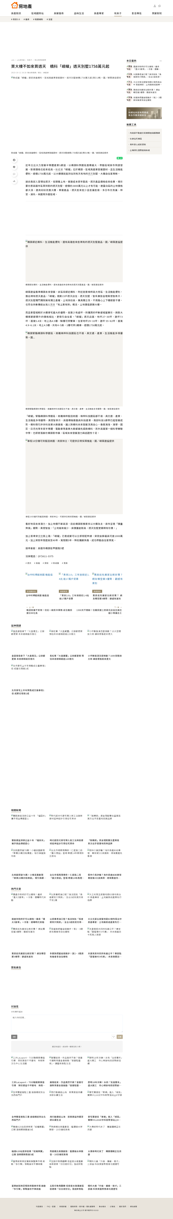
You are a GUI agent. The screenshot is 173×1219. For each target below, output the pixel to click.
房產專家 (99, 13)
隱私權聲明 (90, 1206)
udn (12, 60)
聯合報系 (102, 1206)
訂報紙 (112, 1206)
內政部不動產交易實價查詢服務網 (145, 132)
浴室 (50, 19)
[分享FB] (14, 160)
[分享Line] (14, 167)
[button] (159, 5)
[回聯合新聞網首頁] (14, 5)
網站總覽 (133, 1206)
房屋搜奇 (59, 13)
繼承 (27, 19)
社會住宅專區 (136, 138)
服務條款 (73, 1206)
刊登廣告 (39, 1206)
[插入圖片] (113, 1037)
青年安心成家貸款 (138, 144)
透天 (29, 563)
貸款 (46, 563)
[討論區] (14, 174)
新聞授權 (62, 1206)
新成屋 (56, 563)
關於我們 (122, 1206)
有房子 (118, 13)
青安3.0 (16, 19)
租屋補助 (39, 19)
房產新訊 (16, 13)
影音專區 (137, 13)
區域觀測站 (37, 13)
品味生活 (79, 13)
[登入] (154, 6)
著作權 (81, 1206)
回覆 (119, 1037)
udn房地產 (21, 60)
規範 (14, 1037)
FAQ (48, 1206)
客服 (54, 1206)
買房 (66, 563)
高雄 (38, 563)
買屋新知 (157, 13)
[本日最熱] (161, 60)
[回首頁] (21, 5)
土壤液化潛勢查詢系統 (140, 150)
